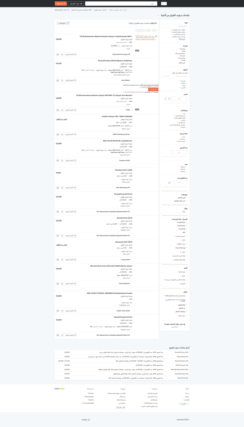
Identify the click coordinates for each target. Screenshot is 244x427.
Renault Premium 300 (181, 374)
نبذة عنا (187, 393)
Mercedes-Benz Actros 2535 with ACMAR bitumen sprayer (111, 266)
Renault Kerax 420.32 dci (123, 194)
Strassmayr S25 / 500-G (123, 242)
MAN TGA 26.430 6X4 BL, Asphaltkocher (117, 141)
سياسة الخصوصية (139, 92)
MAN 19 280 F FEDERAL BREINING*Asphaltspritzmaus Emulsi (109, 293)
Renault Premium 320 (181, 352)
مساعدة (187, 396)
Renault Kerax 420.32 (124, 218)
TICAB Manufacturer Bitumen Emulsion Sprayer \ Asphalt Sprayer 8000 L (106, 36)
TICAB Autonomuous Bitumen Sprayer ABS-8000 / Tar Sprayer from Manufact (104, 95)
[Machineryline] (179, 3)
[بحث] (155, 3)
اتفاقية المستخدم (128, 92)
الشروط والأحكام (152, 393)
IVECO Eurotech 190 (182, 365)
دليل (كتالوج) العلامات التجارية (149, 406)
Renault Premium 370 (181, 361)
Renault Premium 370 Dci (123, 317)
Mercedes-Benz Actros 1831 (179, 369)
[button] (62, 54)
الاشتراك (153, 89)
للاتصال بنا (186, 400)
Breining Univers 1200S (123, 170)
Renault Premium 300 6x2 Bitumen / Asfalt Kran (115, 61)
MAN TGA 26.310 (183, 378)
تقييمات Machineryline (150, 403)
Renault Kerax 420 (182, 356)
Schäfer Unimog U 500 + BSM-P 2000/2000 (117, 116)
